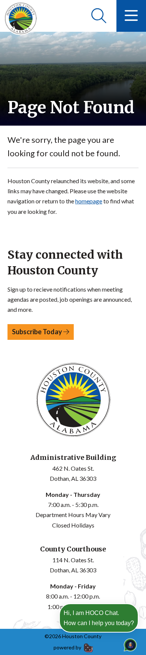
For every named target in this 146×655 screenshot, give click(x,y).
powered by (68, 647)
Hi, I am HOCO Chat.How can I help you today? (99, 618)
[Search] (99, 16)
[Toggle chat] (129, 643)
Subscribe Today (37, 332)
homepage (88, 201)
